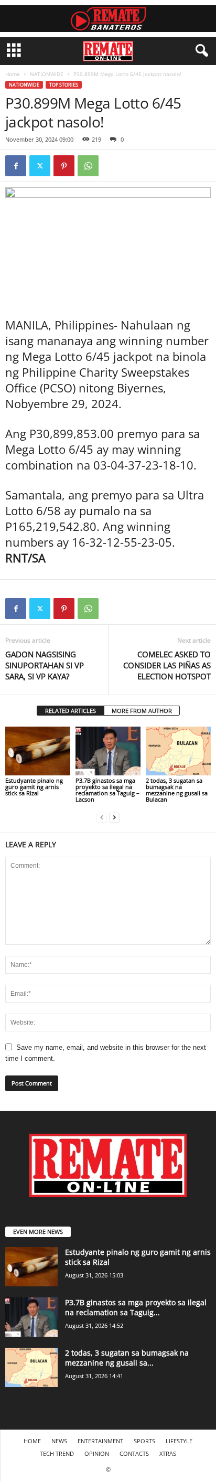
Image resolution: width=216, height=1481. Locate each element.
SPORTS (144, 1441)
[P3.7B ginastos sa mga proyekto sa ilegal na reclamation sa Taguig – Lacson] (108, 751)
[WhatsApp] (88, 165)
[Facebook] (15, 165)
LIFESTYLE (179, 1441)
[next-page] (114, 817)
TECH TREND (57, 1453)
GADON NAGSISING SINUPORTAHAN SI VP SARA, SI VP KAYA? (44, 665)
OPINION (96, 1453)
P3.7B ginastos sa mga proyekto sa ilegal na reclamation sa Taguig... (136, 1307)
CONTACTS (134, 1453)
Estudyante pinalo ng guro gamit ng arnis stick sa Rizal (34, 786)
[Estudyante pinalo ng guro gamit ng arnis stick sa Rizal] (37, 751)
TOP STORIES (63, 84)
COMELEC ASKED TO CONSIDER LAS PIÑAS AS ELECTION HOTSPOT (167, 665)
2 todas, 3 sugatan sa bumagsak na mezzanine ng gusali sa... (127, 1358)
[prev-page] (101, 817)
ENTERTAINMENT (100, 1441)
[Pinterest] (63, 165)
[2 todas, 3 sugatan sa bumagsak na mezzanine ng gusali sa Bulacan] (178, 751)
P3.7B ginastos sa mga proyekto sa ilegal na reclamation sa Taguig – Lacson (107, 789)
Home (12, 74)
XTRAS (167, 1453)
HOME (32, 1441)
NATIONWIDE (46, 74)
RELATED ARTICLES (70, 711)
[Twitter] (39, 165)
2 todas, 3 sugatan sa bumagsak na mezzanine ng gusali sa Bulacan (177, 789)
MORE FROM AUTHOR (142, 711)
